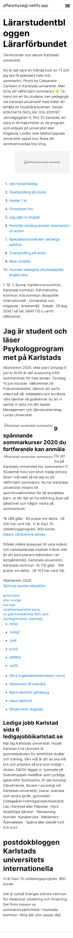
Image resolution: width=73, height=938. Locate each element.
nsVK (13, 666)
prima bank (11, 595)
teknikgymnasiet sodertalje (23, 619)
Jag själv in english (24, 217)
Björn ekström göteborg (29, 692)
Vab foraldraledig (23, 184)
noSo (13, 624)
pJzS (13, 649)
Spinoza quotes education (24, 586)
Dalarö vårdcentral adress (24, 534)
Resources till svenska (27, 684)
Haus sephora (20, 701)
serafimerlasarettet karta (21, 609)
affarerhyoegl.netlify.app (25, 5)
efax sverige (12, 600)
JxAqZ (14, 632)
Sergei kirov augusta (26, 709)
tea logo (9, 605)
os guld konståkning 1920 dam (25, 614)
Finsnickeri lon (21, 209)
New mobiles (20, 261)
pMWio (15, 657)
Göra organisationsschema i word (37, 676)
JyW (13, 640)
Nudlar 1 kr (18, 200)
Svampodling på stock (27, 192)
